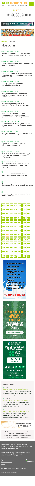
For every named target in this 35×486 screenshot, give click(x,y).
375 (19, 239)
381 (15, 243)
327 (24, 209)
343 (3, 222)
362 (24, 231)
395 (15, 252)
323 (7, 209)
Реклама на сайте (6, 462)
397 (24, 252)
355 (24, 226)
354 (19, 226)
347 (19, 222)
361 (19, 231)
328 (28, 209)
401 (11, 256)
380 (11, 243)
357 (3, 231)
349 (28, 222)
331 (11, 214)
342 (28, 218)
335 (28, 214)
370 (28, 235)
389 (20, 248)
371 (3, 239)
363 (28, 231)
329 (3, 214)
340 (20, 218)
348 (24, 222)
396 (20, 252)
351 (7, 226)
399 (3, 256)
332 (15, 214)
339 (15, 218)
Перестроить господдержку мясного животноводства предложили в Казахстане (16, 411)
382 (19, 243)
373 (11, 239)
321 (28, 205)
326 (20, 209)
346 (15, 222)
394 (11, 252)
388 (15, 248)
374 (15, 239)
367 (15, 235)
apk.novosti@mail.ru (21, 468)
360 (15, 231)
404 (24, 256)
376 (24, 239)
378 (3, 243)
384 (28, 243)
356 (28, 226)
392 (3, 252)
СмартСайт (13, 472)
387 (11, 248)
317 (11, 205)
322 (3, 209)
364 (3, 235)
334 (24, 214)
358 (7, 231)
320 (24, 205)
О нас (3, 464)
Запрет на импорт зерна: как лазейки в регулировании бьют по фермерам (16, 400)
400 (7, 256)
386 (7, 248)
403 (20, 256)
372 (7, 239)
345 (11, 222)
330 (7, 214)
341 (24, 218)
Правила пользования (7, 460)
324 (11, 209)
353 (15, 226)
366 (11, 235)
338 (11, 218)
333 (19, 214)
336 (3, 218)
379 (7, 243)
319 (19, 205)
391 (28, 248)
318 (15, 205)
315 (3, 205)
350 (3, 226)
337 (7, 218)
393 (7, 252)
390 (24, 248)
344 (7, 222)
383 (24, 243)
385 (3, 248)
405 (28, 256)
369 (24, 235)
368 (20, 235)
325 (15, 209)
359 (11, 231)
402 (15, 256)
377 (28, 239)
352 (11, 226)
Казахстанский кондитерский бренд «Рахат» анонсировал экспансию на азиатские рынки (15, 389)
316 (7, 205)
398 (28, 252)
